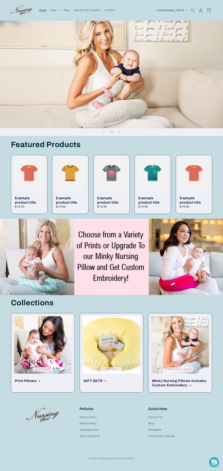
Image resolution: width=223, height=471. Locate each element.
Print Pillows (26, 381)
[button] (54, 10)
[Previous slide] (103, 132)
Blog (151, 423)
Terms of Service (90, 436)
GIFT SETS (93, 381)
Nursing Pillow (105, 459)
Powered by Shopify (123, 459)
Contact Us (155, 417)
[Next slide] (119, 132)
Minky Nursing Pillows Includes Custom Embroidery (179, 383)
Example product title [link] (25, 200)
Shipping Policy (89, 430)
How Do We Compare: (161, 436)
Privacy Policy (88, 417)
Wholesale (154, 430)
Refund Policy (88, 423)
